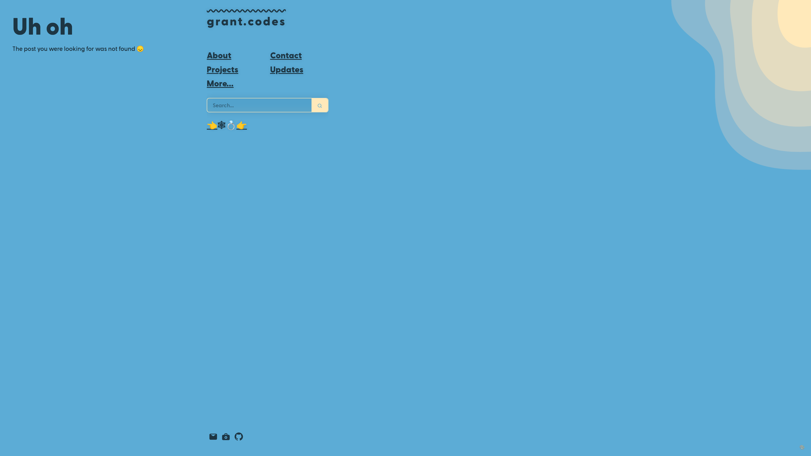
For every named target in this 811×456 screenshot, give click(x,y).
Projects (222, 69)
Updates (286, 69)
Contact (286, 55)
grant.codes (246, 20)
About (219, 55)
